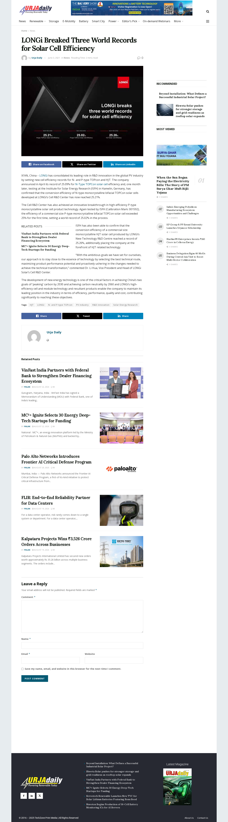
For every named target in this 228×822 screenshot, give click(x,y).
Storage (54, 21)
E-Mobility (69, 21)
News (22, 21)
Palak (27, 387)
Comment (28, 597)
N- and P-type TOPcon (60, 304)
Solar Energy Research (125, 304)
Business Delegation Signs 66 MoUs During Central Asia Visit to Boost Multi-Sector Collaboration (186, 256)
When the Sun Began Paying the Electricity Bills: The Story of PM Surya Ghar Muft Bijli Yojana (173, 185)
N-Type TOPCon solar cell (91, 184)
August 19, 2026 (41, 508)
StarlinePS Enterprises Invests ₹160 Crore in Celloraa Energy (186, 241)
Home (24, 30)
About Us (189, 817)
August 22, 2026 (41, 387)
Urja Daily (37, 57)
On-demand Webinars (156, 21)
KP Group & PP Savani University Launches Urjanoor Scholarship (184, 226)
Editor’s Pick (129, 21)
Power (112, 21)
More (177, 21)
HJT (32, 304)
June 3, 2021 (54, 57)
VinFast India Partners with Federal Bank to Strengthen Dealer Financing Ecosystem (45, 237)
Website (90, 653)
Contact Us (202, 817)
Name (26, 638)
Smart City (98, 21)
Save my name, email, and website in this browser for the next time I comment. (73, 668)
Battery (83, 21)
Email (25, 653)
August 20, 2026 (41, 467)
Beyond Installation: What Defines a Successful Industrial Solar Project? (112, 765)
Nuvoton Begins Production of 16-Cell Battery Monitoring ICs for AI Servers (112, 806)
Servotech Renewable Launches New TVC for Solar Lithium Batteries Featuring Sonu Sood (111, 797)
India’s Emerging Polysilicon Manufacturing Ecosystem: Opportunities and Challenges (183, 210)
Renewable (36, 21)
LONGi (43, 175)
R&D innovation (100, 304)
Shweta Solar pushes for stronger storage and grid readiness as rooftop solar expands (112, 773)
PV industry (82, 304)
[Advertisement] (182, 51)
